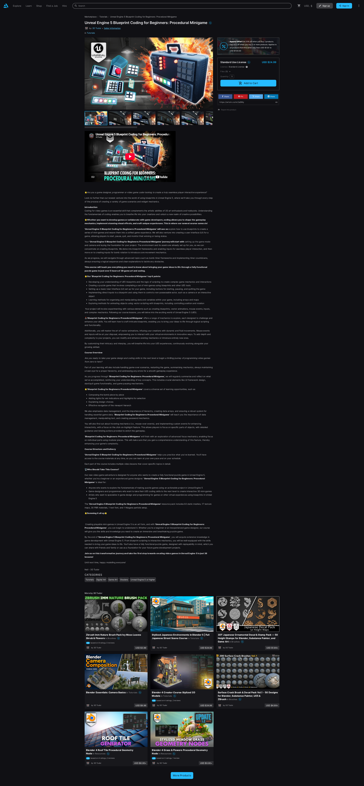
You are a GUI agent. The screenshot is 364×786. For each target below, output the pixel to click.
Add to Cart (251, 83)
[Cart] (299, 6)
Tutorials (91, 33)
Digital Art (101, 579)
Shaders (124, 579)
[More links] (359, 6)
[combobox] (182, 6)
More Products (182, 775)
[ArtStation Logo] (5, 6)
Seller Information (112, 28)
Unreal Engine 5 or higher (143, 579)
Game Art (112, 579)
